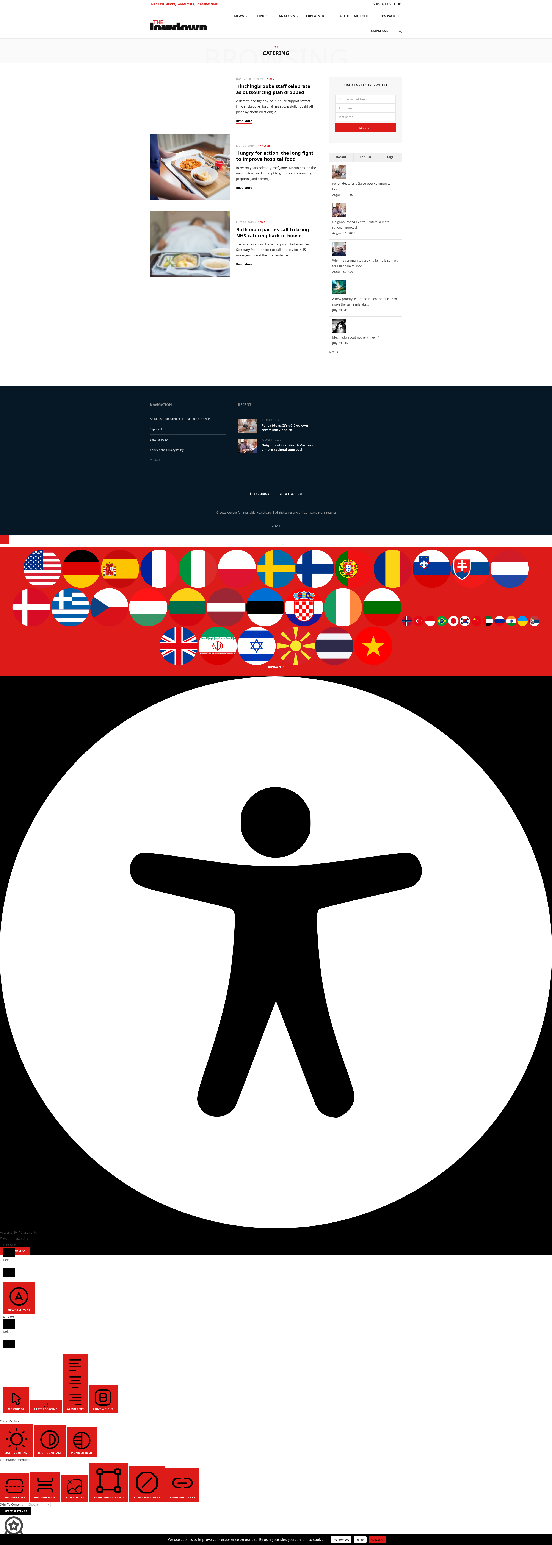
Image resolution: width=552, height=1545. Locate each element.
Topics (261, 16)
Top (277, 526)
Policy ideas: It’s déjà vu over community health (285, 427)
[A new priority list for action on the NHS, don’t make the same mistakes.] (339, 293)
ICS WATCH (390, 16)
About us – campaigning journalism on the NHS (180, 419)
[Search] (398, 30)
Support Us (157, 429)
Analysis (287, 16)
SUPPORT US (382, 4)
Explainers (316, 16)
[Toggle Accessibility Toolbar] (4, 539)
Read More (244, 121)
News (239, 16)
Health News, (163, 4)
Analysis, (186, 4)
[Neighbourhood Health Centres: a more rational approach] (339, 216)
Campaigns (207, 4)
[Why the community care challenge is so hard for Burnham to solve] (339, 255)
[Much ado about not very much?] (339, 332)
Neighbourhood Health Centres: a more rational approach (288, 447)
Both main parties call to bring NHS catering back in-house (272, 232)
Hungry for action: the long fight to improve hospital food (275, 156)
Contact (155, 460)
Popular (365, 157)
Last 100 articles (353, 16)
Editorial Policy (159, 440)
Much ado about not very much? (355, 337)
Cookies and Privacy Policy (167, 450)
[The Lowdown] (178, 23)
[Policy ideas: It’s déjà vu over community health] (339, 178)
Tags (390, 157)
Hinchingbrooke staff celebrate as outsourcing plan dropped (273, 89)
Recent (341, 157)
